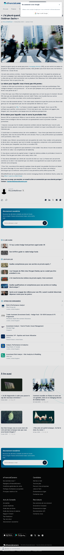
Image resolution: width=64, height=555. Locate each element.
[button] (32, 277)
